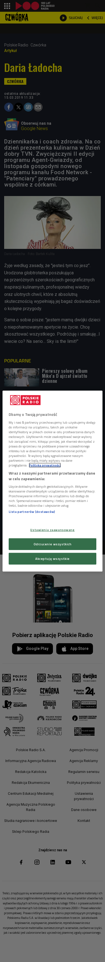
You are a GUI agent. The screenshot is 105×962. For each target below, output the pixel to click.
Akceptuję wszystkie (52, 558)
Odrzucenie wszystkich (53, 543)
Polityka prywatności (45, 465)
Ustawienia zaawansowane (52, 529)
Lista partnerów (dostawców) (32, 511)
